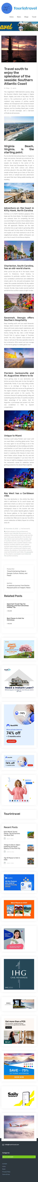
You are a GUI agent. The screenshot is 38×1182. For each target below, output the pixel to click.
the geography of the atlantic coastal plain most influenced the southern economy (18, 554)
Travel (34, 17)
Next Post (9, 583)
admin (14, 88)
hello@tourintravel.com (12, 1144)
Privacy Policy (6, 1171)
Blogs (26, 17)
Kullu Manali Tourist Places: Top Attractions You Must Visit (12, 833)
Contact (4, 1163)
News (19, 17)
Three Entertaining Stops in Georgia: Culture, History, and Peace (17, 573)
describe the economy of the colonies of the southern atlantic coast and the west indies (18, 535)
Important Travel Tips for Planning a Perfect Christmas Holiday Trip (18, 605)
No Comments (25, 528)
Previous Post (10, 569)
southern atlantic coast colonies (19, 544)
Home (11, 17)
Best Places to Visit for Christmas (15, 619)
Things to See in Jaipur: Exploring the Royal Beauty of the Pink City (12, 846)
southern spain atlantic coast (13, 546)
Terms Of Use (6, 1174)
